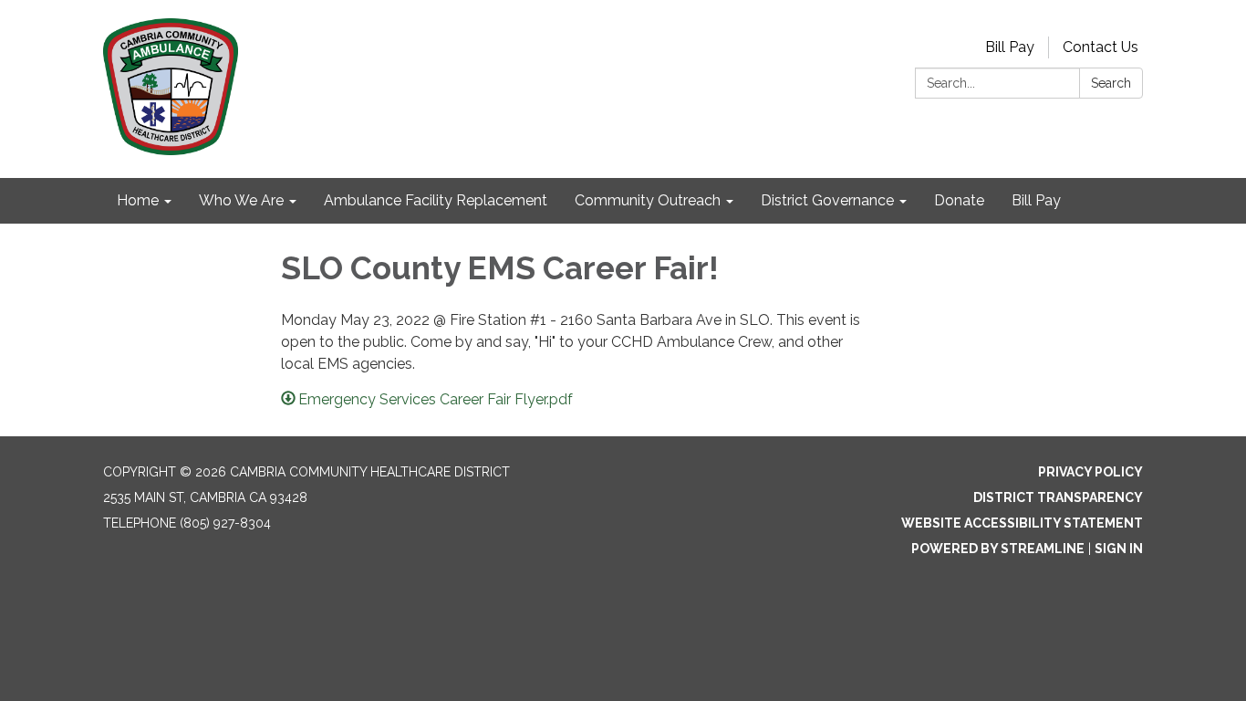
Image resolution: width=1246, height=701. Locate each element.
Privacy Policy (1090, 472)
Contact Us (1100, 47)
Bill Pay (1009, 47)
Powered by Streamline (998, 548)
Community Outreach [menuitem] (648, 200)
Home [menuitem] (138, 200)
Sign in (1119, 548)
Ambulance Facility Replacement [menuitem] (435, 200)
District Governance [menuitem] (827, 200)
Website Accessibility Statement (1022, 523)
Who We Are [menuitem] (241, 200)
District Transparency (1058, 497)
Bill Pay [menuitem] (1036, 200)
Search (1111, 83)
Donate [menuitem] (959, 200)
